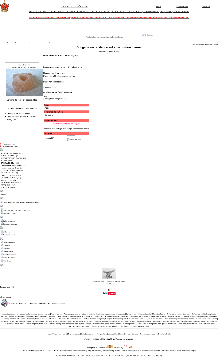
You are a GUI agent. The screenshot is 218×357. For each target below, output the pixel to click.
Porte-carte (43, 324)
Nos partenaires (74, 334)
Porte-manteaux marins (69, 324)
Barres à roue (131, 314)
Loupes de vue (129, 321)
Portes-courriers (85, 324)
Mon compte (213, 44)
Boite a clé (186, 314)
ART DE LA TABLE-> (8, 156)
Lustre (153, 321)
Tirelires (134, 326)
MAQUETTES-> (6, 180)
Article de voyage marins (106, 314)
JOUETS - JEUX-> (7, 173)
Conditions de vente (10, 255)
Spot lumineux (88, 321)
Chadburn (133, 316)
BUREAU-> (5, 161)
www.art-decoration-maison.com (133, 351)
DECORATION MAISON (100, 12)
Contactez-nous (182, 7)
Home (49, 334)
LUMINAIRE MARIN (151, 12)
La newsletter (113, 334)
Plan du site (206, 7)
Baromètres (120, 314)
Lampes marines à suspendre (71, 321)
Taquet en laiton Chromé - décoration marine (109, 281)
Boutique (11, 42)
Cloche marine (174, 316)
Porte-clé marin (54, 324)
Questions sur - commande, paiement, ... (17, 210)
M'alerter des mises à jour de (37, 303)
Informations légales (164, 334)
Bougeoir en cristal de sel (40, 42)
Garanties (6, 246)
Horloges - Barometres (113, 319)
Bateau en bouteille (144, 314)
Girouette (65, 319)
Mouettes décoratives (191, 321)
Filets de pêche (40, 319)
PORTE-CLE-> (6, 185)
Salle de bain (147, 324)
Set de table (182, 324)
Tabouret (115, 326)
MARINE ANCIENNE (181, 12)
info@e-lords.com (63, 129)
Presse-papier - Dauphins (119, 324)
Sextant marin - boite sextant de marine (201, 324)
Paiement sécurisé (9, 243)
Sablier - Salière (135, 324)
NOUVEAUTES (6, 187)
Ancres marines (44, 314)
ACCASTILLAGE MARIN (38, 12)
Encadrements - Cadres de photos (21, 319)
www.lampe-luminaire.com (170, 351)
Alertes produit (5, 297)
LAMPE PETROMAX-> (9, 175)
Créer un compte (9, 221)
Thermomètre (124, 326)
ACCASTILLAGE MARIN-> (10, 153)
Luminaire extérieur (143, 321)
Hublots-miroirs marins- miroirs (134, 319)
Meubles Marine (176, 321)
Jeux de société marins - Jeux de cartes (161, 319)
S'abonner (6, 232)
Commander (204, 44)
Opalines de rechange (208, 321)
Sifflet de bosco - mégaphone (79, 326)
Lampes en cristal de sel (10, 168)
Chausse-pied (143, 316)
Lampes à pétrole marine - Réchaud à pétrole (43, 321)
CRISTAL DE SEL (82, 12)
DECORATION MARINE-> (10, 170)
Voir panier (196, 44)
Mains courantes (163, 321)
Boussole (52, 316)
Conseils (135, 334)
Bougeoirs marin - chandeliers (36, 316)
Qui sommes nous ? (59, 334)
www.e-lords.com (66, 351)
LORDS (110, 339)
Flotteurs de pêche (54, 319)
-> (8, 163)
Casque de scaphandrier (93, 316)
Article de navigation (89, 314)
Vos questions (102, 334)
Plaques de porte (32, 324)
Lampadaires (212, 319)
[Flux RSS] (147, 35)
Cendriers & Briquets (120, 316)
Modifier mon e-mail (10, 235)
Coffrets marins (197, 314)
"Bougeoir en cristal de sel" (19, 114)
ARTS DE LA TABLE (57, 12)
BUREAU (70, 12)
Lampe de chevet (7, 321)
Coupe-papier (203, 316)
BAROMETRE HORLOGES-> (11, 158)
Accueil (158, 7)
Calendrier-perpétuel (76, 316)
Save (113, 293)
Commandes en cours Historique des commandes (21, 202)
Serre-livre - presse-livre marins (164, 324)
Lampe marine (20, 321)
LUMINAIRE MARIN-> (9, 178)
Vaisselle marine (143, 326)
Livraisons (7, 249)
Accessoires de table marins (27, 314)
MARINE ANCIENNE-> (9, 182)
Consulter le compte (10, 224)
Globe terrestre (75, 319)
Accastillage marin (8, 314)
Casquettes (108, 316)
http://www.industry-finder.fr (98, 351)
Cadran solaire (62, 316)
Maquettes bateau (158, 314)
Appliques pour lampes (72, 314)
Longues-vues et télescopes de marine (109, 321)
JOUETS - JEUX (118, 12)
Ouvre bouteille (7, 324)
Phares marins (19, 324)
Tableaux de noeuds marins (101, 326)
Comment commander (148, 334)
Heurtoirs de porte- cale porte (93, 319)
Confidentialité (8, 252)
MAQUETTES (166, 12)
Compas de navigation (189, 316)
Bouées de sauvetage (16, 316)
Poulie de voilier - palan (101, 324)
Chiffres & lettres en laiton (158, 316)
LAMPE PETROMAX (134, 12)
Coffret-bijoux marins (174, 314)
